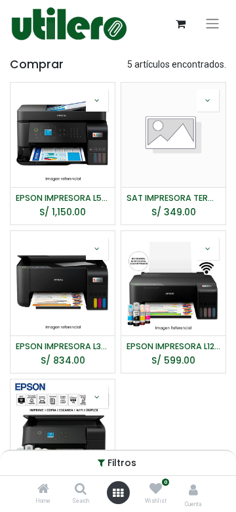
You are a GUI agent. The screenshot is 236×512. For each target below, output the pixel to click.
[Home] (43, 489)
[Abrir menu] (118, 493)
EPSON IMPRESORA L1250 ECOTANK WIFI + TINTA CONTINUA (173, 346)
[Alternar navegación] (212, 23)
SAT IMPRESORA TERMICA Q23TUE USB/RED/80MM (173, 198)
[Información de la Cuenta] (193, 490)
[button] (97, 100)
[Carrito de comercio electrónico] (180, 24)
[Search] (81, 489)
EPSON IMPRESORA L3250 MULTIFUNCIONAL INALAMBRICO (62, 346)
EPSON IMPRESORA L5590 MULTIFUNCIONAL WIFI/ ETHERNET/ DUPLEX (62, 198)
